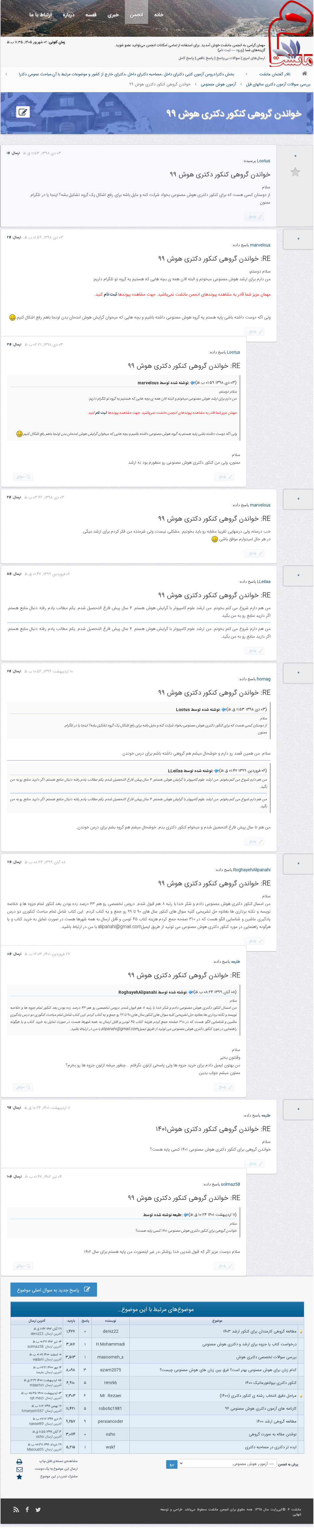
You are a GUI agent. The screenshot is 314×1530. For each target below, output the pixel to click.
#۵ (9, 574)
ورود (239, 50)
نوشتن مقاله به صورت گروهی (273, 1434)
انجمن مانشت (218, 1510)
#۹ (9, 1108)
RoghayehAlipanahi (252, 870)
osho (110, 1434)
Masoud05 (35, 1450)
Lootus (263, 161)
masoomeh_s (110, 1357)
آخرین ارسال (53, 1334)
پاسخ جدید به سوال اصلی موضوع (50, 1290)
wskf (110, 1447)
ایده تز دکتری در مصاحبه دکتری (271, 1447)
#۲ (9, 237)
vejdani (38, 1359)
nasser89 (36, 1424)
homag (264, 679)
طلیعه (235, 962)
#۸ (9, 954)
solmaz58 (230, 1184)
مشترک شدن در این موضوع (59, 1476)
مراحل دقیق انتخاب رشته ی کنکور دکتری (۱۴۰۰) (258, 1395)
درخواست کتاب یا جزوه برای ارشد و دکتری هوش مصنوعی (249, 1344)
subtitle (295, 172)
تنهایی (297, 1514)
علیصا (40, 1372)
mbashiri (37, 1385)
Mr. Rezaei (110, 1395)
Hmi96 (110, 1383)
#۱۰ (9, 1177)
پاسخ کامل (186, 58)
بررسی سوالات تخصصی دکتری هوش (266, 1357)
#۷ (9, 862)
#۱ (8, 153)
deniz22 (110, 1331)
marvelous (260, 245)
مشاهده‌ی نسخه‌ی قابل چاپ (58, 1461)
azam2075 (110, 1370)
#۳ (9, 345)
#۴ (9, 497)
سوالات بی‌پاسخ (228, 58)
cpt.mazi (37, 1398)
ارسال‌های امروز (254, 58)
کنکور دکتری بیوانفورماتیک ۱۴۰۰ (271, 1383)
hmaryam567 (33, 1411)
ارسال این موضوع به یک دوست (56, 1469)
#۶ (9, 671)
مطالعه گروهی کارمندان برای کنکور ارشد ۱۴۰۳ (260, 1331)
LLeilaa (264, 581)
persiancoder (110, 1421)
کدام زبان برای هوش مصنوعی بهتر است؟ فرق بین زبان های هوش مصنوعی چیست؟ (228, 1370)
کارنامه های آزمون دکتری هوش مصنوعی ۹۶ (261, 1408)
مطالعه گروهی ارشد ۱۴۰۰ (276, 1421)
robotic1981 (110, 1408)
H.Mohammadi (110, 1344)
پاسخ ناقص (205, 58)
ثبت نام (224, 50)
